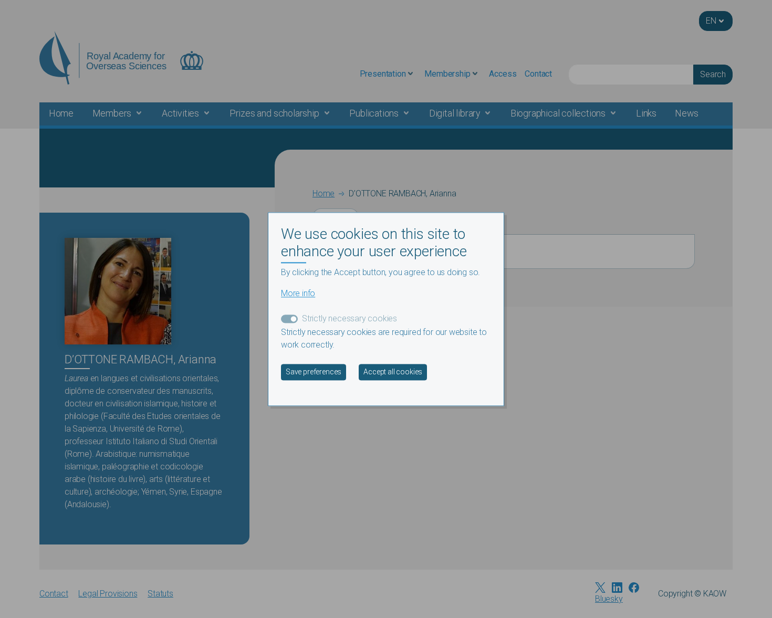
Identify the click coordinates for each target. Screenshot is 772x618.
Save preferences (313, 372)
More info (298, 293)
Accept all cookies (392, 372)
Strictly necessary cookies (349, 318)
